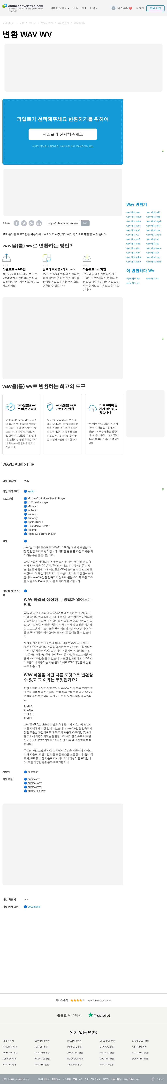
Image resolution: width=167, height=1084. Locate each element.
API (84, 8)
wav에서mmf (153, 261)
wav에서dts (132, 248)
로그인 (140, 8)
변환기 (136, 204)
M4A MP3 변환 (74, 1041)
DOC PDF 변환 (107, 1059)
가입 (91, 146)
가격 (92, 8)
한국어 (153, 1062)
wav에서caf (132, 230)
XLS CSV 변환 (9, 1059)
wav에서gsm (153, 248)
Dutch (152, 1052)
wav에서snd (133, 243)
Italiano (153, 1042)
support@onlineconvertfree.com (125, 1079)
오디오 (32, 23)
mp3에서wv (133, 278)
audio (31, 491)
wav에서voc (153, 257)
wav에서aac (133, 212)
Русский (153, 1023)
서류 (21, 23)
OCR (75, 8)
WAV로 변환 (47, 23)
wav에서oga (153, 216)
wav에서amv (133, 261)
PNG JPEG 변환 (140, 1052)
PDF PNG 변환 (42, 1064)
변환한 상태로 (58, 8)
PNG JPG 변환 (107, 1052)
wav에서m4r (153, 225)
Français (154, 1036)
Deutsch (153, 1032)
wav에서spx (153, 230)
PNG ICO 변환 (107, 1064)
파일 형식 (56, 1079)
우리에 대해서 (43, 1079)
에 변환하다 (140, 270)
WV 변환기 (63, 23)
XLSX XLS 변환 (42, 1059)
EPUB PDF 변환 (107, 1041)
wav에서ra (152, 239)
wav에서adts (133, 221)
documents (34, 906)
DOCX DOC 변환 (75, 1059)
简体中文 (154, 1058)
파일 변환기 (8, 23)
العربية (152, 1026)
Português (154, 1049)
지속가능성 (96, 1079)
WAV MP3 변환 (42, 1041)
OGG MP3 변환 (42, 1052)
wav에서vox (133, 252)
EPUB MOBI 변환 (140, 1041)
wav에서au (152, 243)
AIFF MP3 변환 (139, 1047)
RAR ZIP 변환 (41, 1047)
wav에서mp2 (153, 234)
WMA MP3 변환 (9, 1047)
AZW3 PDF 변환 (75, 1052)
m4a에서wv (133, 283)
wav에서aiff (152, 212)
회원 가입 (155, 8)
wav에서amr (133, 225)
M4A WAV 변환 (107, 1047)
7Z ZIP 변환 (8, 1041)
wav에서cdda (133, 257)
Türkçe (153, 1055)
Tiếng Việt (154, 1045)
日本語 (153, 1039)
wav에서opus (133, 216)
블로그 (106, 1079)
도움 (75, 1079)
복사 (85, 223)
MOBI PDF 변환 (10, 1052)
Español (153, 1029)
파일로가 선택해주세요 (63, 134)
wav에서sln (152, 252)
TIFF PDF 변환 (74, 1064)
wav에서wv (132, 234)
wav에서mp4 (153, 221)
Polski (152, 1065)
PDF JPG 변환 (9, 1064)
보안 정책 (66, 1079)
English (153, 1020)
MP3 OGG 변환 (74, 1047)
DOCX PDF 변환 (140, 1059)
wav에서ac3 (133, 239)
